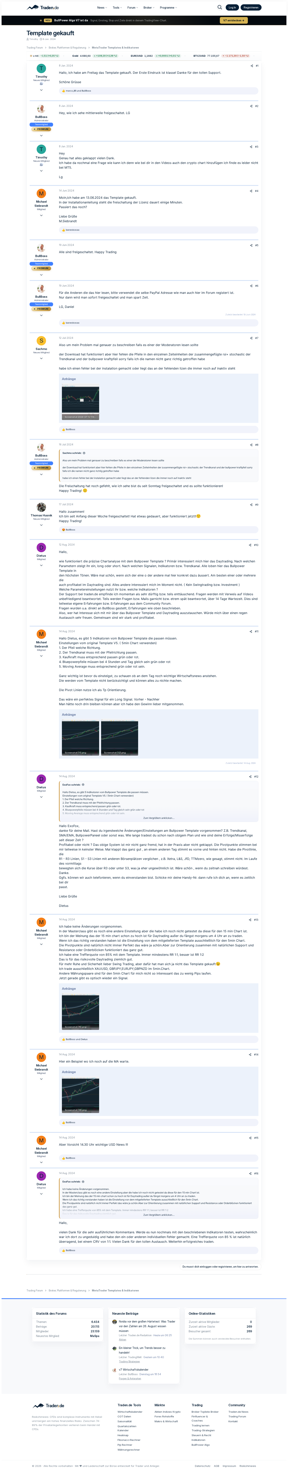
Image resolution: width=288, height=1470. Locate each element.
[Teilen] (251, 66)
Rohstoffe (168, 1416)
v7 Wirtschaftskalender (133, 1369)
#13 (256, 919)
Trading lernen (200, 1425)
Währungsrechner (129, 1449)
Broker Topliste (201, 1411)
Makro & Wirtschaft (166, 1421)
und (78, 90)
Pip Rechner (125, 1444)
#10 (256, 545)
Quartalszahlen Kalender (127, 1428)
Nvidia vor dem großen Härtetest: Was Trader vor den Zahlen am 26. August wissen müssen (147, 1326)
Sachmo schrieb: (72, 452)
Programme (167, 7)
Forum (131, 7)
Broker (148, 7)
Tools (116, 7)
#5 (256, 245)
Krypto (177, 1411)
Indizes (167, 1411)
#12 (256, 776)
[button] (69, 56)
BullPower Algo (201, 1444)
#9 (256, 504)
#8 (256, 444)
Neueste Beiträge (125, 1313)
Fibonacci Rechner (129, 1439)
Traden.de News (238, 1411)
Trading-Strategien (203, 1430)
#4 (256, 190)
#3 (256, 146)
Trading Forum (237, 1416)
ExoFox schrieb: (71, 784)
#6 (256, 285)
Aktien (122, 1339)
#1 (257, 65)
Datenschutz (202, 1465)
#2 (256, 106)
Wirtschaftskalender (130, 1411)
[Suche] (220, 7)
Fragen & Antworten (130, 1378)
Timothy (33, 39)
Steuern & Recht (201, 1435)
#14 (256, 1054)
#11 (256, 631)
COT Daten (124, 1416)
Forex (158, 1416)
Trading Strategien (129, 1361)
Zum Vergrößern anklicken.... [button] (159, 817)
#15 (256, 1137)
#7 (256, 338)
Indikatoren (198, 1439)
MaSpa (94, 1336)
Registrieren (251, 7)
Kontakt (233, 1421)
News (100, 7)
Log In (232, 7)
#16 (256, 1173)
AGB (216, 1465)
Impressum (229, 1465)
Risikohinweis (248, 1465)
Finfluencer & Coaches (200, 1418)
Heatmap (123, 1435)
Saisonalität (125, 1421)
